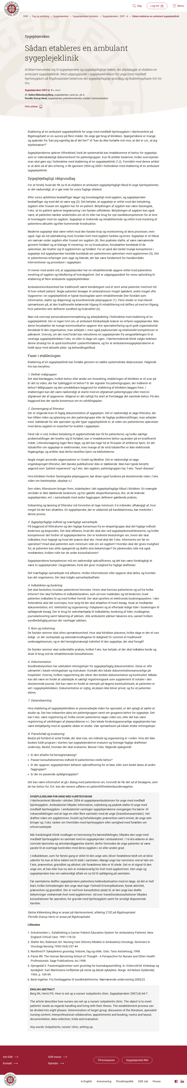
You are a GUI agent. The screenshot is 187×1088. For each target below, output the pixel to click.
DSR (25, 16)
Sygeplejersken (61, 16)
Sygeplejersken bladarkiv (85, 16)
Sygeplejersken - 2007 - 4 (115, 16)
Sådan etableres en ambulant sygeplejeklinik (155, 16)
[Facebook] (176, 1081)
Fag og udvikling (40, 16)
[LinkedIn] (182, 1081)
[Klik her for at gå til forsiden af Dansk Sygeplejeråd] (67, 6)
